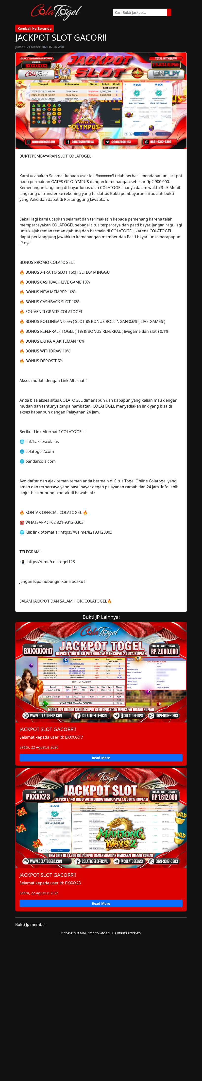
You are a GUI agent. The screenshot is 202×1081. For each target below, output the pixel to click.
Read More (101, 757)
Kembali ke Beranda (34, 28)
